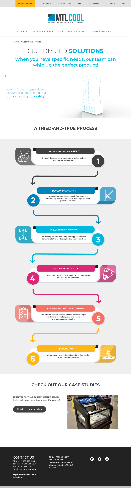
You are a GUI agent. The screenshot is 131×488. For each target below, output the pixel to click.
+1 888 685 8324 (29, 464)
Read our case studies (29, 409)
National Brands (42, 32)
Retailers (21, 32)
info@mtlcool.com (28, 469)
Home (16, 42)
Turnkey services (100, 32)
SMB (60, 32)
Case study (64, 3)
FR (123, 3)
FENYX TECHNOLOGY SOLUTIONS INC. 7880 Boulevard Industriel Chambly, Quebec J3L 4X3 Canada (61, 462)
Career (94, 3)
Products (74, 32)
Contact (110, 3)
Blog (81, 3)
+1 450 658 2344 (28, 461)
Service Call (25, 3)
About (45, 3)
